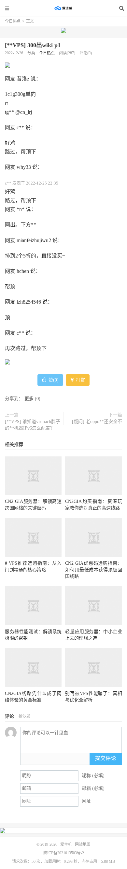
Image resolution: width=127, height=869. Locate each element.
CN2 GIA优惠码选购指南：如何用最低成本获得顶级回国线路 (93, 570)
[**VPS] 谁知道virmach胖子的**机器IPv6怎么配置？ (32, 425)
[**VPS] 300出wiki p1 (33, 45)
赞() (54, 380)
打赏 (80, 380)
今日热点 (13, 21)
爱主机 (63, 8)
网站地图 (83, 844)
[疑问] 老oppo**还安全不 (97, 421)
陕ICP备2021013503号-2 (63, 853)
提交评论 (105, 758)
